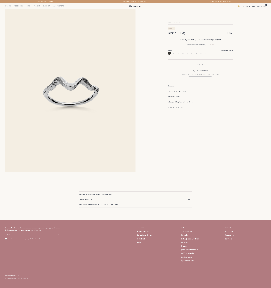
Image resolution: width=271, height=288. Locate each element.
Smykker (8, 6)
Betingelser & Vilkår (190, 239)
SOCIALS (228, 227)
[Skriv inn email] (58, 234)
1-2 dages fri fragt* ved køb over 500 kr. (180, 102)
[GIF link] (239, 6)
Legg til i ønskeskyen (202, 70)
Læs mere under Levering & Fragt (200, 76)
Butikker (185, 242)
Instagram (229, 235)
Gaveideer (46, 6)
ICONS (28, 6)
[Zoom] (131, 14)
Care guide (171, 86)
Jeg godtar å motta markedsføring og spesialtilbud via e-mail (24, 238)
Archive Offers (58, 6)
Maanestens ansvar (174, 96)
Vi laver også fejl (86, 199)
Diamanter (36, 6)
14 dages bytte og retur (175, 107)
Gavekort (141, 239)
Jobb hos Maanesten (189, 249)
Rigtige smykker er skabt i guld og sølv (95, 194)
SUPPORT (140, 227)
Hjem (169, 22)
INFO (183, 227)
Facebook (229, 231)
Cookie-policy (187, 257)
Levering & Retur (144, 235)
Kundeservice (143, 231)
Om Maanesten (187, 231)
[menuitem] (9, 6)
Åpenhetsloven (187, 260)
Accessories (18, 6)
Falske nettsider (188, 253)
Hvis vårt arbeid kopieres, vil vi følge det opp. (98, 205)
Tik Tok (228, 239)
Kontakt (184, 235)
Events (184, 246)
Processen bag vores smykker (177, 91)
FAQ (139, 242)
